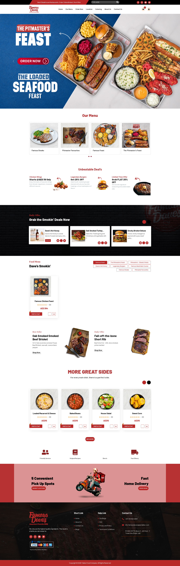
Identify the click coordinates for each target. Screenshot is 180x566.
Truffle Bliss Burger (136, 231)
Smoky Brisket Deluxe (54, 231)
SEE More (90, 439)
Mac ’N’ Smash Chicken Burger (95, 231)
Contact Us (118, 9)
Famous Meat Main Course (139, 266)
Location (89, 9)
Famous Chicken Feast (44, 301)
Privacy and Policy (105, 526)
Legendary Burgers (119, 266)
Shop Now (37, 352)
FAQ (100, 522)
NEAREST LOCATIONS (39, 488)
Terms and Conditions (106, 529)
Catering (98, 9)
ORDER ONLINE (143, 488)
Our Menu (69, 9)
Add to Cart (36, 314)
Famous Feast (100, 262)
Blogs (77, 529)
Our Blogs (102, 518)
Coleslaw (106, 413)
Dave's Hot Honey (101, 266)
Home (60, 9)
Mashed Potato (137, 413)
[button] (89, 156)
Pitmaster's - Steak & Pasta (139, 262)
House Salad (44, 413)
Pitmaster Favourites (141, 270)
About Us (108, 9)
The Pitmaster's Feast (118, 262)
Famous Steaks (124, 270)
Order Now (79, 9)
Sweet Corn (75, 413)
